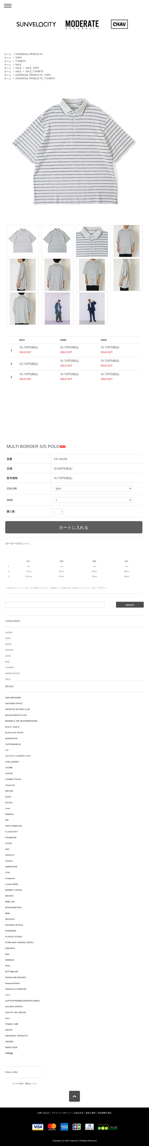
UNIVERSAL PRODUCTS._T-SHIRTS (35, 78)
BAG (7, 662)
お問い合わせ (43, 1113)
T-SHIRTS (20, 61)
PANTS (8, 644)
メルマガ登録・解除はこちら (24, 1083)
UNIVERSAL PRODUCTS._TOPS (33, 75)
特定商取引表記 (105, 1113)
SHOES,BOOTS (12, 673)
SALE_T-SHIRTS (34, 71)
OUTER (8, 632)
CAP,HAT (9, 650)
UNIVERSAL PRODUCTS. (29, 54)
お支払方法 (78, 1113)
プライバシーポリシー (61, 1113)
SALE (18, 64)
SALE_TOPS (32, 68)
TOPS (18, 57)
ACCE (8, 656)
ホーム (7, 54)
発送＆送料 (90, 1113)
